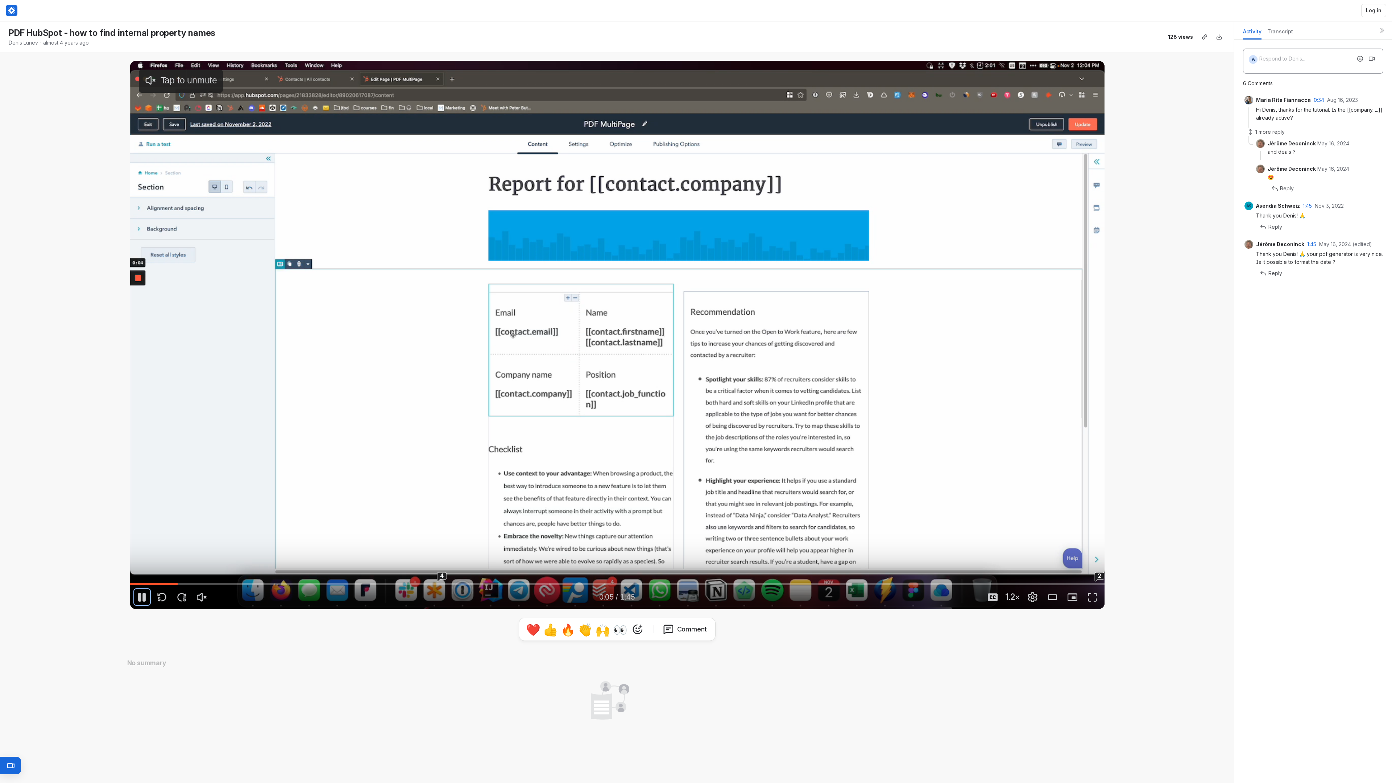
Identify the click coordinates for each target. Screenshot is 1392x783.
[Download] (1219, 37)
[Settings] (1033, 597)
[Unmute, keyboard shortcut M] (202, 597)
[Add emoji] (1360, 59)
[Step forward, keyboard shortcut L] (182, 597)
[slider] (617, 584)
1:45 (1307, 206)
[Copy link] (1204, 37)
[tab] (1252, 34)
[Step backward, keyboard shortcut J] (162, 597)
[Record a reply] (1372, 59)
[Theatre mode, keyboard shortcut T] (1053, 597)
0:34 (1319, 100)
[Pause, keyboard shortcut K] (142, 597)
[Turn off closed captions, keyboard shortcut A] (993, 597)
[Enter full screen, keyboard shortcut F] (1093, 597)
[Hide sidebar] (1382, 30)
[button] (617, 628)
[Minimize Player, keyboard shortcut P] (1073, 597)
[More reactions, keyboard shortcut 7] (671, 649)
